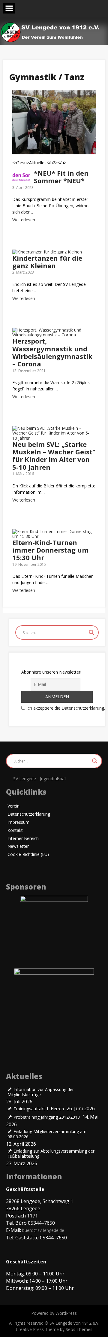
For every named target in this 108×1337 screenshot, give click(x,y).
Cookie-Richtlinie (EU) (28, 854)
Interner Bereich (23, 838)
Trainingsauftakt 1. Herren (39, 1108)
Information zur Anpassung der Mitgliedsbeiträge (41, 1092)
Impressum (18, 822)
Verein (14, 806)
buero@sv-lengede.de (43, 1230)
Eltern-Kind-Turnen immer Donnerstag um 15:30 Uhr (50, 550)
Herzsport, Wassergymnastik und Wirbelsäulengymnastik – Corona (52, 352)
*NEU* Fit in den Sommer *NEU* (61, 176)
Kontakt (15, 830)
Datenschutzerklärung (29, 814)
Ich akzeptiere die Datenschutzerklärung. (65, 708)
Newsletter (18, 846)
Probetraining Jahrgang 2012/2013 (47, 1117)
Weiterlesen (23, 220)
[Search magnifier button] (91, 632)
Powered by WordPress (54, 1313)
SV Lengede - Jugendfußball (39, 778)
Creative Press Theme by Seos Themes (54, 1329)
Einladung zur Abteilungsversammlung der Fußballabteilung (51, 1153)
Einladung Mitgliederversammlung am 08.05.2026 (47, 1134)
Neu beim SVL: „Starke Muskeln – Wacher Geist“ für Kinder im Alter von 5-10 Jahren (53, 455)
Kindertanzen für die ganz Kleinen (47, 261)
